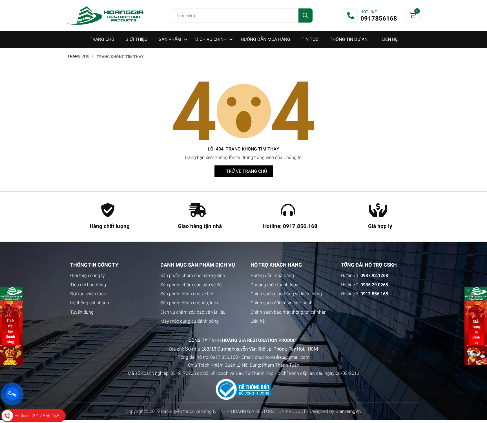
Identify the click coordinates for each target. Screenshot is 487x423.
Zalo (12, 394)
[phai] (475, 326)
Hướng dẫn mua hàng (272, 275)
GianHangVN (348, 411)
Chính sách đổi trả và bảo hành (282, 302)
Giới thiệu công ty (87, 275)
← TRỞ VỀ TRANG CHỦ (243, 171)
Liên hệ (258, 321)
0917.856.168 (224, 357)
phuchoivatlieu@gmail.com (282, 357)
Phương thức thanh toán (275, 284)
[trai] (11, 326)
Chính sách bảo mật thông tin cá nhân (289, 312)
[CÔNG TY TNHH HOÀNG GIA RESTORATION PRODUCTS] (105, 15)
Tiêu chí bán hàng (88, 284)
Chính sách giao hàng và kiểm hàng (286, 293)
